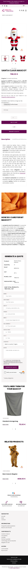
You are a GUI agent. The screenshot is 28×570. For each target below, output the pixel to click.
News (2, 518)
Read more (5, 424)
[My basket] (23, 10)
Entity (5, 305)
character (22, 173)
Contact (3, 519)
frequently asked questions (8, 97)
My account (4, 550)
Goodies (3, 537)
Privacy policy (14, 561)
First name (7, 299)
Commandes (4, 548)
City (5, 335)
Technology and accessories (8, 541)
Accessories (6, 418)
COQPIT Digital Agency (15, 567)
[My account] (21, 10)
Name (5, 293)
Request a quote (14, 131)
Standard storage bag (10, 421)
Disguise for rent (5, 542)
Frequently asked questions (8, 526)
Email (5, 317)
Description (5, 139)
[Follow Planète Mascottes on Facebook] (2, 6)
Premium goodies (5, 539)
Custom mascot (5, 534)
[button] (15, 63)
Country (6, 341)
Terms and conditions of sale (14, 559)
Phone (5, 311)
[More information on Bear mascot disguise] (14, 456)
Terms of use (14, 557)
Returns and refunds (6, 527)
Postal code (7, 329)
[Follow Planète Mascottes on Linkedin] (7, 6)
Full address (7, 323)
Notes (5, 347)
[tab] (6, 139)
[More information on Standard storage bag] (14, 403)
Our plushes (4, 535)
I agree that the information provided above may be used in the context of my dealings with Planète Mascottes (13, 362)
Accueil (3, 516)
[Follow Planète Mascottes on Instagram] (4, 6)
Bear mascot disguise (10, 474)
